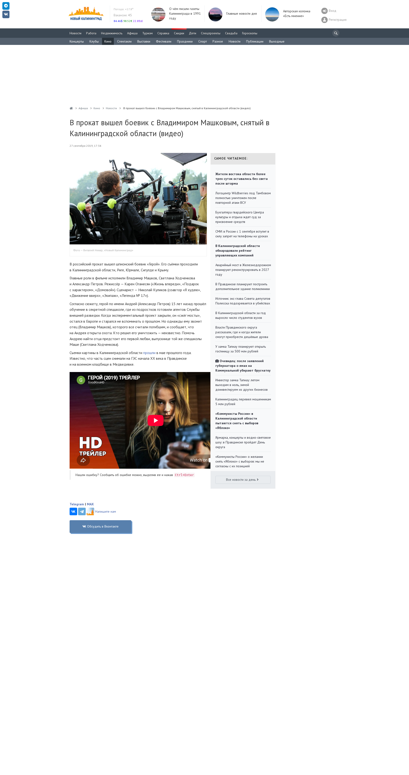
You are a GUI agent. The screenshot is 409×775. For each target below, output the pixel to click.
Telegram (77, 504)
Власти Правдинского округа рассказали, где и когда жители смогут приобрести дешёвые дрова (241, 332)
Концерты (77, 41)
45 (123, 15)
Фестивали (163, 41)
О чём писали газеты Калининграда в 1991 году (185, 13)
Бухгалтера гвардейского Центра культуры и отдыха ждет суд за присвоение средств (239, 217)
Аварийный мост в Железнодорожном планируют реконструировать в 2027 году (243, 270)
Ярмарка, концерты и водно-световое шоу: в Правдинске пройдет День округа (243, 442)
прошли (149, 352)
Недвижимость (111, 33)
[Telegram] (82, 511)
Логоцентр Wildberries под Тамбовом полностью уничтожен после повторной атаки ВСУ (243, 198)
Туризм (147, 33)
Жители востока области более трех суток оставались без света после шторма (241, 179)
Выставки (143, 41)
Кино (107, 41)
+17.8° (123, 9)
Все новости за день (241, 479)
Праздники (185, 41)
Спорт (202, 41)
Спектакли (124, 41)
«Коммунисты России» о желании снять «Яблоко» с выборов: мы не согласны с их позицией (239, 461)
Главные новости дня (241, 13)
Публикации (254, 41)
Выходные (277, 41)
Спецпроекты (210, 33)
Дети (192, 33)
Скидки (179, 33)
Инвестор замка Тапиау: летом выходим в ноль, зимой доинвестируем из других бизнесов (241, 385)
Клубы (94, 41)
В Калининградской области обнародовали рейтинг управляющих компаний (237, 250)
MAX (90, 504)
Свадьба (231, 33)
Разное (218, 41)
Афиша (132, 33)
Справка (163, 33)
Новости (75, 33)
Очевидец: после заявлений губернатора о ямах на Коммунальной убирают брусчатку (243, 365)
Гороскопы (249, 33)
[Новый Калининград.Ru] (71, 108)
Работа (91, 33)
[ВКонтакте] (73, 511)
